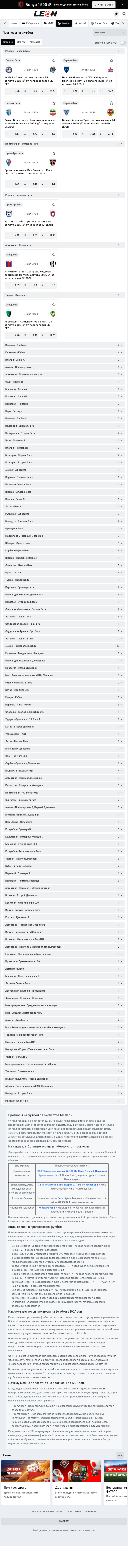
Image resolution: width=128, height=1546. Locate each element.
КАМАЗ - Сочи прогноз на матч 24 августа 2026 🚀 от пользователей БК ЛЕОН (28, 81)
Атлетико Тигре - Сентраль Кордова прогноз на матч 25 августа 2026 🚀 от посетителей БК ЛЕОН (29, 275)
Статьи (68, 1511)
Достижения (64, 1487)
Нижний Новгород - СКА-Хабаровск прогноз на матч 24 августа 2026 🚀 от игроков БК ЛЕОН (87, 81)
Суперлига (12, 254)
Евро (61, 1198)
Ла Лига (79, 1171)
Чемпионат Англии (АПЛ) (58, 1171)
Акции (59, 1511)
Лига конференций (87, 1184)
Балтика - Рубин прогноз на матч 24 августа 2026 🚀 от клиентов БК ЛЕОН (28, 223)
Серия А (89, 1171)
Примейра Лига (14, 153)
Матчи (78, 1511)
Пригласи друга (15, 1487)
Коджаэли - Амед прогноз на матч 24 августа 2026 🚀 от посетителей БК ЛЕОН (28, 325)
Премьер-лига (14, 204)
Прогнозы (48, 1511)
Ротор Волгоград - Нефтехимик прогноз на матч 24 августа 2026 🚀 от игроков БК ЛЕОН (29, 123)
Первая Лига (13, 60)
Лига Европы (66, 1184)
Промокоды (90, 1511)
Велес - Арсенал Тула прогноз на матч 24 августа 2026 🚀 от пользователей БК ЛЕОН (88, 123)
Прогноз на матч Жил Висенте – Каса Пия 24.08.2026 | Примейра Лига (28, 172)
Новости (36, 1511)
